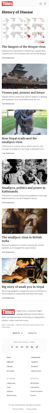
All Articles (34, 383)
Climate (10, 366)
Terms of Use (31, 409)
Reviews (34, 366)
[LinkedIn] (32, 347)
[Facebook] (12, 347)
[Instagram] (27, 347)
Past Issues (34, 387)
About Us (16, 333)
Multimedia (35, 357)
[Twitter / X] (17, 347)
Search (33, 395)
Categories (11, 383)
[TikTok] (37, 347)
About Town (36, 371)
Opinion (34, 362)
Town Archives (36, 391)
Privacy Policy (18, 409)
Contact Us (32, 333)
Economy (10, 371)
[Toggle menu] (45, 4)
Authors (10, 391)
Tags (9, 387)
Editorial (10, 362)
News (9, 357)
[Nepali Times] (8, 312)
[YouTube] (22, 347)
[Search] (41, 4)
